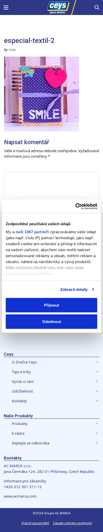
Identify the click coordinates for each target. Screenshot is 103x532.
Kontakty (19, 400)
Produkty (20, 423)
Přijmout (51, 305)
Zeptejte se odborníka (30, 442)
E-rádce (18, 433)
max (12, 49)
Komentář (18, 166)
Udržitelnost (22, 391)
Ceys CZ (51, 7)
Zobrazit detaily (74, 289)
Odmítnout (51, 321)
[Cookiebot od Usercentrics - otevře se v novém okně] (75, 206)
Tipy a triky (21, 371)
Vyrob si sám (23, 381)
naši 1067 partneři (32, 231)
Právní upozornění (35, 523)
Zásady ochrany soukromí (72, 523)
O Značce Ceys (24, 361)
